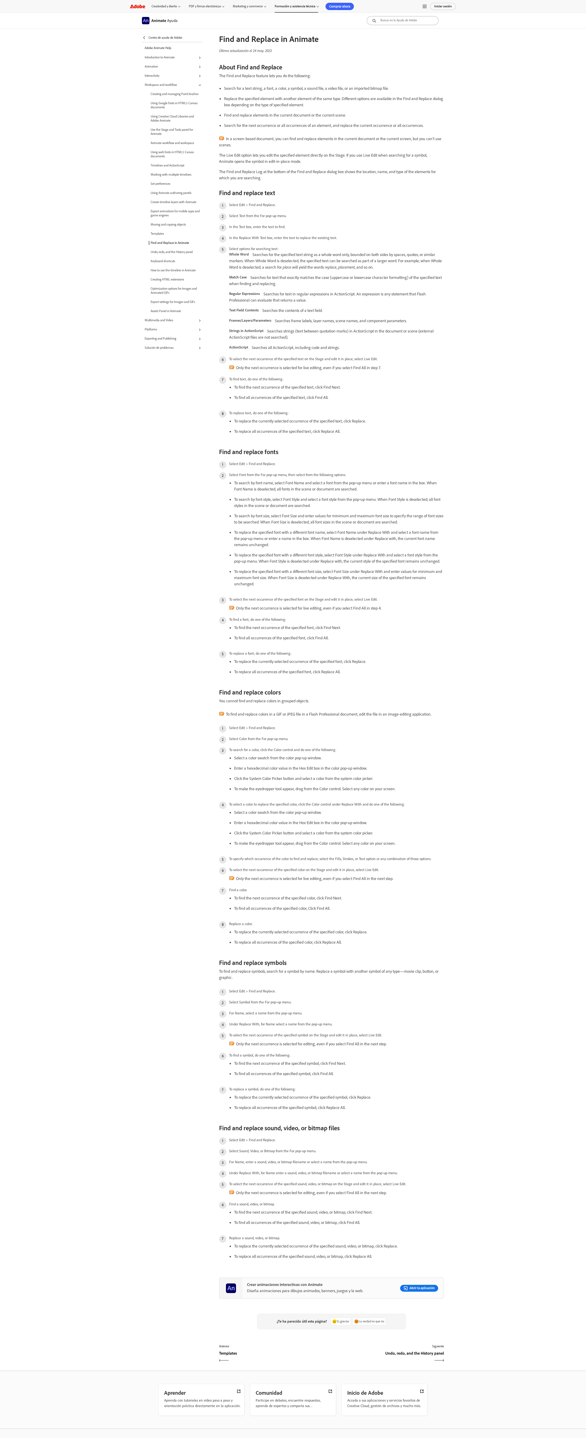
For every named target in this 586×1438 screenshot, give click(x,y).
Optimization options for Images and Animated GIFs (174, 291)
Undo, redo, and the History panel (172, 252)
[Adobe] (137, 6)
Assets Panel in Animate (166, 311)
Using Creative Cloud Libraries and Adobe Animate (172, 118)
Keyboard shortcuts (163, 261)
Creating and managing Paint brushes (174, 94)
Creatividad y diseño (164, 6)
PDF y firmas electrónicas (205, 6)
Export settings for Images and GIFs (173, 302)
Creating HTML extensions (167, 279)
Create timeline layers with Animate (173, 202)
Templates (157, 234)
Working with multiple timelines (171, 175)
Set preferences (160, 184)
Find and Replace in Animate (170, 243)
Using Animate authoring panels (171, 193)
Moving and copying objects (168, 224)
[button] (424, 6)
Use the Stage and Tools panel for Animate (172, 132)
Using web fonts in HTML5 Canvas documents (172, 154)
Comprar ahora (339, 6)
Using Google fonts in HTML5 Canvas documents (174, 105)
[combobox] (403, 20)
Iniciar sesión (443, 6)
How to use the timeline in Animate (173, 270)
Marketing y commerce (248, 6)
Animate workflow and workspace (172, 143)
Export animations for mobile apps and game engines (175, 213)
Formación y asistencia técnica (295, 6)
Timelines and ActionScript (167, 165)
